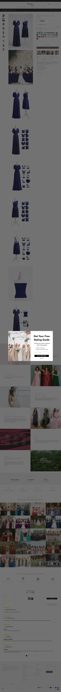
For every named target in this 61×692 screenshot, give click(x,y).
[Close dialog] (51, 332)
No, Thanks (41, 358)
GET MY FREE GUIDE (41, 355)
